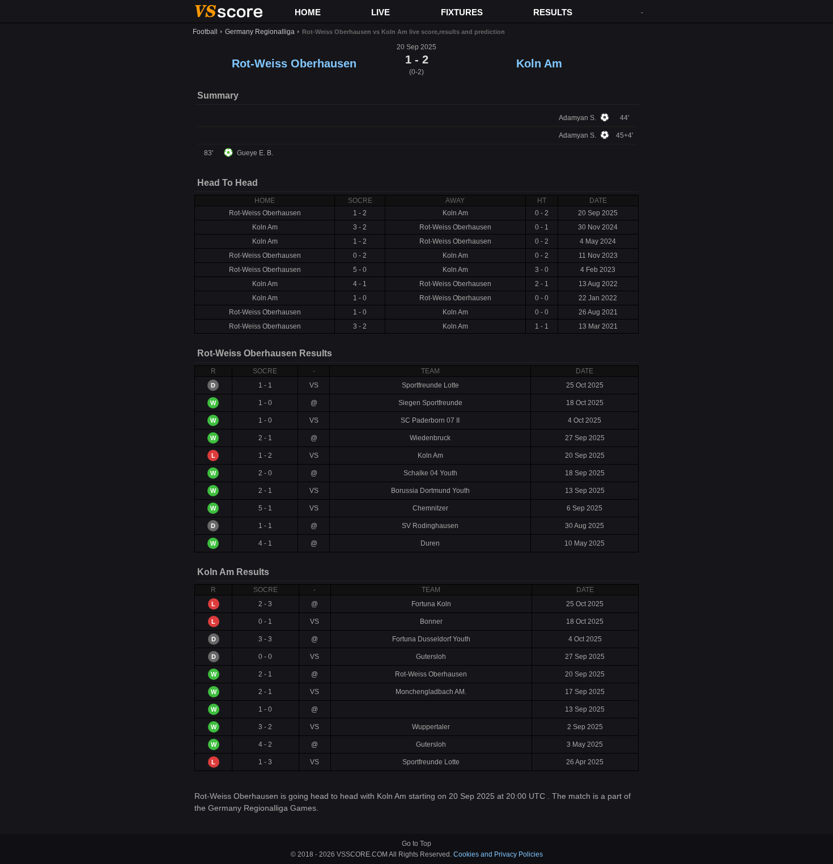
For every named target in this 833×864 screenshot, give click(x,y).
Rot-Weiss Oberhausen (294, 63)
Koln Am (539, 63)
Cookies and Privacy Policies (498, 854)
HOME (308, 12)
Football (205, 32)
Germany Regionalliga (260, 32)
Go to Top (416, 844)
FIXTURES (462, 12)
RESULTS (552, 12)
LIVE (380, 12)
